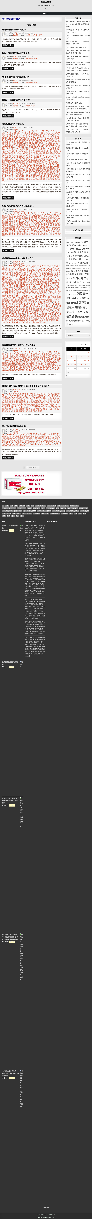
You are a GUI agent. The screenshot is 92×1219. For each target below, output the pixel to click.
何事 (27, 271)
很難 (40, 287)
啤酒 (59, 141)
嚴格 (17, 279)
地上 (53, 143)
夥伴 (44, 397)
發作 (44, 166)
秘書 (4, 307)
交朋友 (22, 269)
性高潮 (59, 358)
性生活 (8, 152)
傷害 (13, 137)
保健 (37, 271)
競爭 (10, 307)
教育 (55, 292)
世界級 (24, 394)
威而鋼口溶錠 (44, 145)
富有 (27, 284)
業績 (13, 403)
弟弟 (40, 150)
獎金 (47, 405)
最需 (6, 295)
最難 (37, 361)
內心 (20, 137)
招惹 (45, 291)
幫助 (3, 150)
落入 (53, 311)
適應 (30, 318)
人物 (40, 269)
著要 (23, 408)
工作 (44, 148)
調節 (40, 232)
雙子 (23, 321)
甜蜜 (37, 164)
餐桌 (59, 234)
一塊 (18, 131)
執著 (58, 279)
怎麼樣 (43, 151)
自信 (3, 368)
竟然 (58, 167)
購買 (3, 233)
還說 (37, 177)
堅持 (6, 280)
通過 (28, 233)
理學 (35, 303)
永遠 (19, 298)
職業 (48, 170)
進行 (45, 175)
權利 (32, 296)
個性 (59, 271)
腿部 (3, 232)
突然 (54, 167)
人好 (3, 136)
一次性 (46, 131)
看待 (14, 366)
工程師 (41, 285)
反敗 (53, 354)
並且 (57, 352)
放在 (13, 223)
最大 (17, 156)
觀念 (10, 172)
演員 (44, 302)
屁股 (20, 285)
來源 (59, 353)
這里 (42, 317)
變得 (47, 232)
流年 (29, 300)
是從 (40, 294)
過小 (35, 233)
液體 (20, 302)
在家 (35, 217)
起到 (13, 174)
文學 (58, 292)
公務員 (41, 137)
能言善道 (8, 311)
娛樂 (20, 283)
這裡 (27, 175)
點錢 (3, 181)
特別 (20, 164)
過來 (59, 175)
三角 (37, 213)
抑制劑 (52, 154)
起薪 (6, 409)
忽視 (47, 358)
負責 (59, 314)
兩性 (49, 272)
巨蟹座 (50, 285)
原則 (3, 397)
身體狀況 (43, 174)
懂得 (43, 290)
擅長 (26, 292)
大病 (51, 280)
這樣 (20, 175)
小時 (27, 148)
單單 (13, 279)
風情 (27, 322)
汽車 (25, 298)
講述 (47, 172)
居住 (40, 148)
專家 (13, 148)
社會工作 (51, 306)
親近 (55, 312)
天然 (3, 218)
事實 (25, 353)
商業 (54, 277)
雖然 (51, 178)
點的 (3, 236)
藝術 (23, 232)
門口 (13, 178)
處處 (14, 312)
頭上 (20, 322)
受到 (54, 140)
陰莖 (34, 178)
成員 (6, 291)
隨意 (27, 234)
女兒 (51, 144)
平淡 (10, 150)
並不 (27, 135)
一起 (10, 132)
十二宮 (15, 276)
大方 (44, 280)
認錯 (40, 172)
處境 (20, 171)
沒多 (30, 159)
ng (19, 265)
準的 (33, 163)
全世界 (14, 396)
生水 (44, 164)
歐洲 (32, 403)
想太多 (26, 152)
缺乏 (59, 308)
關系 (27, 178)
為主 (21, 229)
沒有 (43, 159)
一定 (28, 131)
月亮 (20, 295)
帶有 (6, 287)
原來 (47, 354)
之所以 (18, 353)
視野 (52, 312)
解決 (13, 172)
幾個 (26, 358)
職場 (53, 366)
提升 (58, 222)
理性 (34, 164)
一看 (40, 393)
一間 (31, 213)
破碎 (40, 167)
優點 (40, 215)
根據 (17, 158)
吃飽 (17, 141)
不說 (58, 133)
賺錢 (31, 315)
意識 (19, 290)
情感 (19, 152)
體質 (49, 179)
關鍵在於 (8, 371)
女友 (54, 144)
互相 (54, 135)
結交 (20, 308)
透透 (13, 409)
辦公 (3, 317)
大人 (55, 217)
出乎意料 (4, 139)
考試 (41, 170)
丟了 (20, 135)
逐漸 (28, 317)
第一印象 (15, 307)
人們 (32, 353)
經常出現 (45, 168)
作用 (10, 215)
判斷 (55, 273)
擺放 (6, 223)
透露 (25, 317)
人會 (33, 269)
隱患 (47, 178)
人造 (3, 215)
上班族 (46, 352)
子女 (27, 283)
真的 (23, 167)
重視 (8, 319)
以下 (20, 136)
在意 (50, 143)
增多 (45, 217)
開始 (20, 178)
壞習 (40, 356)
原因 (37, 140)
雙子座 (28, 321)
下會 (6, 267)
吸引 (38, 141)
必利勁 (15, 80)
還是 (23, 177)
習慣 (13, 310)
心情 (16, 151)
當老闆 (11, 407)
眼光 (40, 306)
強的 (57, 221)
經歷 (50, 168)
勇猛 (58, 215)
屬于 (30, 285)
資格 (57, 172)
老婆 (33, 170)
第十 (34, 307)
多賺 (20, 144)
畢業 (17, 166)
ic (13, 265)
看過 (17, 167)
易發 (47, 155)
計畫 (16, 314)
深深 (30, 163)
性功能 (30, 222)
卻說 (34, 140)
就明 (44, 399)
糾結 (6, 308)
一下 (10, 131)
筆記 (47, 307)
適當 (45, 233)
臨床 (16, 311)
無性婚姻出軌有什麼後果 (13, 124)
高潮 (29, 371)
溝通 (37, 163)
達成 (23, 318)
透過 (21, 317)
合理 (18, 217)
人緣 (50, 269)
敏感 (51, 292)
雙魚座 (33, 321)
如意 (10, 145)
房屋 (44, 222)
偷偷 (6, 137)
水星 (7, 298)
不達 (38, 214)
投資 (38, 291)
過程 (17, 318)
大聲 (34, 144)
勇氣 (13, 140)
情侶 (47, 288)
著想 (17, 368)
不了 (49, 132)
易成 (23, 294)
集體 (17, 321)
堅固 (42, 217)
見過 (3, 172)
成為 (10, 154)
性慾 (59, 151)
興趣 (10, 171)
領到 (27, 411)
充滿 (38, 272)
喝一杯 (11, 143)
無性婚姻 (48, 163)
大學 (27, 144)
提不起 (14, 292)
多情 (49, 356)
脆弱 (12, 311)
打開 (40, 154)
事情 (3, 269)
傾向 (28, 272)
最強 (6, 225)
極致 (13, 296)
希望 (54, 148)
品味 (47, 277)
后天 (20, 277)
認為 (33, 172)
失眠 (44, 144)
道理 (38, 233)
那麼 (47, 177)
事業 (51, 135)
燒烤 (10, 164)
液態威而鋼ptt (6, 302)
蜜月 (27, 171)
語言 (38, 314)
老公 (20, 170)
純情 (20, 168)
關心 (23, 178)
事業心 (11, 269)
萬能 (20, 408)
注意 (47, 159)
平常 (6, 150)
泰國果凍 (51, 159)
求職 (38, 403)
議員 (49, 314)
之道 (45, 214)
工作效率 (18, 358)
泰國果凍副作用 (6, 160)
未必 (13, 158)
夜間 (34, 280)
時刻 (47, 294)
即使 (36, 276)
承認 (10, 401)
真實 (33, 306)
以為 (27, 136)
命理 (40, 277)
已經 (51, 148)
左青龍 (24, 221)
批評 (45, 360)
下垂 (46, 213)
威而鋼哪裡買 (6, 147)
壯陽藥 (32, 435)
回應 (20, 356)
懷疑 (6, 154)
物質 (6, 303)
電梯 (10, 179)
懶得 (53, 290)
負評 (54, 368)
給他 (34, 168)
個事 (52, 271)
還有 (30, 177)
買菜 (53, 172)
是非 (47, 223)
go (11, 265)
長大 (6, 178)
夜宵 (23, 144)
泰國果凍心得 (46, 162)
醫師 (47, 318)
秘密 (59, 306)
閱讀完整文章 (7, 45)
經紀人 (41, 308)
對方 (20, 148)
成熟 (13, 154)
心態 (6, 288)
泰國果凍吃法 (16, 160)
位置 (6, 215)
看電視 (29, 306)
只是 (10, 397)
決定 (20, 159)
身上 (25, 174)
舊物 (40, 311)
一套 (25, 131)
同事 (13, 277)
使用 (17, 215)
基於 (3, 280)
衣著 (34, 171)
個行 (3, 272)
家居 (17, 219)
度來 (43, 221)
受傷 (50, 276)
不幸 (25, 133)
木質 (32, 225)
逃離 (18, 317)
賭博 (28, 315)
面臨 (3, 322)
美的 (6, 310)
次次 (45, 158)
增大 (10, 144)
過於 (13, 318)
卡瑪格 (15, 33)
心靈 (13, 288)
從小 (58, 287)
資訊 (24, 315)
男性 (3, 304)
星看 (34, 294)
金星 (14, 319)
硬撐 (32, 230)
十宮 (19, 276)
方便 (30, 223)
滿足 (40, 163)
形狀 (10, 222)
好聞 (6, 145)
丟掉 (23, 135)
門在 (40, 319)
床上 (37, 150)
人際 (57, 269)
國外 (40, 279)
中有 (37, 268)
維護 (6, 170)
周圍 (49, 141)
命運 (44, 277)
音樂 (6, 322)
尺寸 (6, 221)
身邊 (35, 174)
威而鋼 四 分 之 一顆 (33, 145)
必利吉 (26, 222)
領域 (13, 322)
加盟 (44, 396)
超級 (10, 233)
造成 (49, 317)
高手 (34, 411)
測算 (14, 229)
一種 (3, 132)
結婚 (27, 168)
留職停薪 (12, 166)
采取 (51, 318)
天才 (59, 280)
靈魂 (50, 321)
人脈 (38, 353)
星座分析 (15, 264)
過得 (6, 177)
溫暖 (17, 229)
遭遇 (10, 177)
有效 (37, 156)
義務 (10, 310)
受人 (47, 276)
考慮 (30, 310)
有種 (25, 225)
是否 (23, 361)
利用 (3, 275)
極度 (10, 296)
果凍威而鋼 (46, 2)
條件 (58, 295)
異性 (10, 304)
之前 (10, 353)
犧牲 (10, 303)
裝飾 (38, 312)
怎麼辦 (47, 151)
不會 (38, 133)
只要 (57, 276)
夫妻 (40, 144)
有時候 (45, 156)
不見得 (13, 268)
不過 (3, 135)
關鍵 (3, 371)
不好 (10, 133)
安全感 (58, 218)
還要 (34, 177)
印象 (29, 276)
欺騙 (42, 296)
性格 (4, 152)
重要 (3, 178)
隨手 (17, 411)
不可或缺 (28, 267)
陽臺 (40, 178)
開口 (17, 178)
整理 (20, 223)
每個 (3, 362)
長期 (10, 178)
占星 (26, 276)
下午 (38, 132)
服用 (59, 156)
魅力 (40, 322)
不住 (52, 132)
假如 (6, 272)
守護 (41, 283)
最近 (40, 401)
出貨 (28, 396)
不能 (55, 133)
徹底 (12, 151)
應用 (47, 290)
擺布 (33, 292)
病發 (37, 166)
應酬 (50, 290)
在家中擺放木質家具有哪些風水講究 (18, 206)
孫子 (42, 147)
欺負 (39, 296)
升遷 (23, 276)
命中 (34, 277)
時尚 (30, 35)
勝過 (51, 275)
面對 (20, 179)
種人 (21, 407)
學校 (34, 283)
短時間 (29, 366)
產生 (55, 303)
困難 (34, 279)
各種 (10, 277)
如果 (10, 218)
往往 (27, 287)
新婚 (34, 155)
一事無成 (30, 265)
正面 (46, 296)
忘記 (17, 288)
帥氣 (58, 148)
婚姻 (19, 147)
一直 (56, 131)
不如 (18, 133)
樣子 (42, 158)
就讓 (37, 148)
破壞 (25, 230)
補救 (27, 232)
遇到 (55, 317)
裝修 (47, 171)
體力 (30, 322)
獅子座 (18, 303)
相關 (10, 306)
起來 (10, 174)
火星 (47, 302)
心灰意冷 (21, 151)
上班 (28, 132)
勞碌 (58, 275)
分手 (27, 139)
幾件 (40, 221)
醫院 (58, 177)
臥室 (6, 232)
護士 (53, 314)
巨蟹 (45, 285)
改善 (3, 361)
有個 (27, 156)
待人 (30, 287)
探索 (3, 292)
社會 (47, 306)
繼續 (10, 170)
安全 (54, 218)
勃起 (6, 140)
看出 (13, 306)
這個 (10, 175)
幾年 (34, 150)
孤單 (35, 147)
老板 (27, 310)
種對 (32, 366)
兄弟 (35, 272)
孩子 (38, 147)
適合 (42, 233)
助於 (14, 435)
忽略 (23, 288)
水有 (10, 298)
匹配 (3, 217)
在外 (47, 143)
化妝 (30, 140)
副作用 (4, 435)
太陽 (24, 281)
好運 (31, 281)
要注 (45, 312)
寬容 (34, 284)
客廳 (10, 219)
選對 (49, 233)
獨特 (21, 303)
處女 (6, 312)
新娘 (30, 155)
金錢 (23, 319)
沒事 (27, 159)
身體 (38, 174)
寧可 (59, 357)
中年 (30, 135)
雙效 (54, 178)
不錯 (6, 135)
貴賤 (17, 315)
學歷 (45, 147)
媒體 (24, 283)
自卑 (55, 170)
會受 (10, 225)
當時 (27, 166)
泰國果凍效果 (6, 163)
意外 (10, 290)
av (10, 352)
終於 (23, 168)
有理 (40, 361)
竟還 (36, 366)
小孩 (47, 219)
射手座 (38, 284)
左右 (20, 221)
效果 (23, 155)
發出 (23, 304)
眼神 (30, 167)
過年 (51, 409)
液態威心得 (49, 227)
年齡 (27, 150)
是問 (34, 401)
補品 (44, 171)
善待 (3, 143)
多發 (39, 435)
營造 (34, 229)
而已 (44, 170)
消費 (44, 300)
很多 (13, 222)
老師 (23, 310)
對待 (17, 148)
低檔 (27, 58)
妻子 (13, 145)
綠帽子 (58, 168)
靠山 (47, 234)
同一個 (24, 141)
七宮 (51, 265)
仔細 (45, 353)
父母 (13, 164)
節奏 (3, 168)
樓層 (35, 158)
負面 (3, 369)
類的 (37, 179)
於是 (27, 401)
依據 (34, 271)
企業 (30, 136)
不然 (30, 433)
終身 (17, 308)
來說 (47, 136)
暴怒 (6, 156)
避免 (59, 233)
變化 (50, 172)
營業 (44, 405)
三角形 (42, 213)
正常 (55, 158)
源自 (27, 365)
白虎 (13, 230)
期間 (6, 158)
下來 (35, 132)
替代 (13, 156)
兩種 (18, 396)
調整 (47, 368)
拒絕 (42, 291)
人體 (17, 136)
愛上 (37, 152)
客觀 (57, 283)
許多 (26, 172)
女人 (47, 144)
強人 (10, 400)
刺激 (48, 139)
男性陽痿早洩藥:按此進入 (11, 19)
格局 (58, 401)
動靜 (27, 140)
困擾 (23, 356)
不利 (52, 213)
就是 (30, 148)
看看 (13, 167)
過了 (55, 175)
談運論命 (15, 211)
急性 (27, 288)
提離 (17, 155)
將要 (45, 284)
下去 (42, 132)
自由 (17, 232)
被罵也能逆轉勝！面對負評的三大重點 (18, 345)
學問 (31, 283)
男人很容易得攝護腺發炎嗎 (14, 426)
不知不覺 (47, 133)
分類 (51, 273)
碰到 (44, 167)
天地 (37, 144)
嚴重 (25, 217)
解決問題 (18, 172)
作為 (40, 136)
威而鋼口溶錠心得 (54, 145)
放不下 (41, 292)
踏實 (10, 409)
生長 (51, 229)
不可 (59, 132)
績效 (55, 407)
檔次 (28, 403)
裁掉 (40, 171)
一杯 (35, 131)
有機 (51, 401)
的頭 (45, 304)
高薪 (55, 179)
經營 (45, 407)
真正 (20, 167)
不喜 (36, 267)
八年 (34, 137)
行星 (25, 312)
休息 (34, 136)
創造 (20, 275)
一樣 (39, 131)
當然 (17, 304)
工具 (37, 285)
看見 (17, 366)
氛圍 (59, 296)
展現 (10, 358)
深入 (23, 302)
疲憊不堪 (32, 166)
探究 (59, 291)
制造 (13, 275)
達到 (20, 318)
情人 (15, 152)
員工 (51, 277)
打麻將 (24, 291)
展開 (23, 285)
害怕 (52, 147)
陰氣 (23, 234)
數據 (20, 361)
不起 (23, 268)
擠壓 (3, 223)
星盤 (30, 294)
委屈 (17, 145)
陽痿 (37, 178)
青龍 (44, 234)
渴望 (30, 302)
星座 (27, 294)
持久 (6, 155)
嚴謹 (20, 279)
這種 (23, 175)
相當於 (21, 230)
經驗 (45, 308)
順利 (23, 179)
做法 (54, 136)
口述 (3, 141)
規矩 (49, 312)
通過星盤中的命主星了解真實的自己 (18, 258)
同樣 (35, 141)
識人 (58, 408)
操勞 (29, 292)
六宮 (6, 273)
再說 (59, 137)
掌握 (51, 360)
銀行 (26, 319)
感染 (21, 360)
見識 (37, 408)
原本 (40, 140)
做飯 (58, 136)
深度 (10, 229)
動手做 (41, 275)
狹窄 (38, 229)
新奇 (3, 294)
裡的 (54, 171)
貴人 (14, 315)
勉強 (17, 140)
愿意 (33, 290)
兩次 (30, 137)
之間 (40, 135)
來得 (20, 215)
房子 (27, 154)
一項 (31, 352)
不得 (28, 133)
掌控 (52, 291)
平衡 (13, 150)
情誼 (3, 290)
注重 (39, 298)
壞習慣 (45, 356)
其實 (52, 137)
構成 (47, 361)
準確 (37, 302)
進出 (44, 409)
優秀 (3, 396)
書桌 (58, 223)
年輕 (30, 106)
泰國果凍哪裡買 (25, 160)
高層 (37, 322)
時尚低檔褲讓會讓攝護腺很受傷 (16, 53)
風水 (51, 234)
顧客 (26, 371)
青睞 (40, 234)
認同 (40, 368)
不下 (10, 267)
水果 (13, 159)
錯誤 (33, 319)
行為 (30, 171)
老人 (55, 230)
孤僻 (31, 147)
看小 (10, 167)
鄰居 (51, 177)
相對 (17, 230)
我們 (17, 154)
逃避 (58, 174)
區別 (3, 276)
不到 (56, 213)
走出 (3, 174)
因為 (40, 143)
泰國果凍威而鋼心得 (22, 162)
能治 (59, 230)
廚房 (50, 221)
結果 (30, 168)
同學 (28, 141)
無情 (54, 302)
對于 (37, 219)
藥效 (3, 312)
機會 (29, 296)
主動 (34, 135)
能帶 (58, 310)
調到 (43, 172)
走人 (34, 315)
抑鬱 (55, 154)
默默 (59, 179)
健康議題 (15, 35)
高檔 (37, 411)
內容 (6, 396)
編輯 (49, 230)
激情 (44, 163)
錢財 (29, 319)
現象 (32, 303)
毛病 (10, 159)
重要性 (4, 319)
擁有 (23, 292)
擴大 (23, 401)
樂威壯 (31, 158)
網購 (49, 407)
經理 (34, 308)
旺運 (40, 223)
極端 (23, 158)
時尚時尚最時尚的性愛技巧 (14, 29)
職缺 (3, 408)
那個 (40, 177)
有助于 (21, 225)
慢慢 (54, 152)
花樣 (47, 311)
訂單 (47, 408)
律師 (51, 150)
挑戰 (48, 360)
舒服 (20, 232)
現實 (28, 303)
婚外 (15, 147)
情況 (22, 152)
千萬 (51, 396)
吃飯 (13, 141)
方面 (37, 223)
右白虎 (11, 217)
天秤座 (15, 281)
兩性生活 (53, 272)
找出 (44, 154)
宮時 (6, 284)
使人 (13, 215)
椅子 (38, 225)
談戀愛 (42, 314)
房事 (20, 154)
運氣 (3, 318)
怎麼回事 (37, 151)
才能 (37, 154)
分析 (41, 273)
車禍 (48, 174)
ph (20, 352)
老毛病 (37, 170)
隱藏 (13, 321)
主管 (47, 268)
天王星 (7, 281)
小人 (44, 219)
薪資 (30, 408)
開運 (10, 234)
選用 (55, 233)
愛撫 (44, 152)
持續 (10, 155)
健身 (3, 137)
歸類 (49, 296)
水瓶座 (15, 298)
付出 (6, 271)
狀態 (23, 164)
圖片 (30, 356)
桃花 (54, 295)
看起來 (24, 306)
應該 (58, 152)
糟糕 (17, 168)
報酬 (10, 280)
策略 (50, 307)
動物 (48, 275)
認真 (36, 172)
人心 (29, 269)
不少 (21, 133)
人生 (43, 269)
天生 (11, 281)
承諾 (47, 154)
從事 (51, 287)
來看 (44, 136)
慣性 (28, 360)
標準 (38, 158)
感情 (47, 152)
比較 (6, 159)
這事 (3, 175)
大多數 (43, 435)
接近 (10, 292)
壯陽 (20, 280)
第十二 (43, 307)
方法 (13, 294)
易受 (44, 223)
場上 (37, 356)
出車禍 (17, 139)
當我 (24, 166)
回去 (33, 143)
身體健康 (53, 315)
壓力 (49, 217)
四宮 (23, 279)
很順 (47, 150)
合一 (20, 141)
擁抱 (20, 155)
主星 (44, 268)
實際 (30, 284)
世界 (13, 135)
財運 (54, 232)
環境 (42, 303)
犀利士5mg (16, 430)
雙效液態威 (16, 104)
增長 (13, 280)
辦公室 (7, 317)
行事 (18, 312)
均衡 (38, 217)
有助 (34, 156)
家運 (23, 219)
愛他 (40, 152)
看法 (17, 306)
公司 (45, 137)
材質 (35, 225)
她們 (58, 144)
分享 (34, 273)
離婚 (6, 179)
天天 (47, 397)
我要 (3, 401)
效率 (13, 361)
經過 (53, 168)
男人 (51, 164)
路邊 (21, 174)
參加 (47, 140)
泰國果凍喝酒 (35, 160)
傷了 (10, 137)
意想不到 (15, 290)
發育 (10, 230)
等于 (38, 230)
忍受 (32, 151)
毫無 (56, 296)
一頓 (21, 132)
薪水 (27, 408)
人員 (58, 135)
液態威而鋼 (17, 163)
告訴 (45, 141)
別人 (41, 139)
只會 (13, 397)
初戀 (38, 139)
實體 (37, 399)
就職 (17, 285)
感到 (17, 360)
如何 (3, 357)
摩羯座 (19, 292)
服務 (34, 295)
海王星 (40, 300)
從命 (54, 287)
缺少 (52, 230)
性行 (12, 152)
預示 (10, 322)
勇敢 (10, 140)
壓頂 (52, 217)
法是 (6, 226)
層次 (27, 285)
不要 (28, 214)
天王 (3, 281)
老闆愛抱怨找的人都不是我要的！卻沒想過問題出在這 (25, 386)
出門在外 (26, 273)
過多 (34, 369)
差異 (47, 148)
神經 (35, 230)
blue (12, 393)
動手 (23, 140)
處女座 (11, 312)
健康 (37, 215)
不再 (13, 267)
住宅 (37, 136)
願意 (34, 179)
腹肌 (51, 170)
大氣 (47, 280)
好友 (3, 145)
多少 (17, 144)
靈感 (47, 321)
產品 (55, 229)
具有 (55, 137)
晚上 (3, 156)
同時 (17, 277)
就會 (34, 148)
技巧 (27, 35)
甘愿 (45, 303)
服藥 (3, 158)
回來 (29, 143)
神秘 (56, 306)
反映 (43, 276)
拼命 (3, 155)
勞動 (55, 275)
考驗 (34, 310)
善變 (6, 279)
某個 (51, 295)
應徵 (55, 400)
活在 (12, 163)
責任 (10, 315)
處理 (20, 368)
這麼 (38, 175)
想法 (34, 152)
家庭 (55, 147)
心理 (17, 222)
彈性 (23, 287)
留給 (8, 166)
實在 (10, 148)
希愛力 (15, 56)
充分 (17, 137)
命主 (37, 277)
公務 (37, 137)
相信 (6, 167)
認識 (34, 314)
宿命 (23, 284)
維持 (3, 170)
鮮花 (44, 322)
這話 (30, 175)
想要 (10, 360)
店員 (3, 400)
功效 (51, 139)
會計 (47, 401)
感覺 (51, 152)
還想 (20, 177)
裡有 (51, 171)
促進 (6, 354)
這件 (6, 175)
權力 (36, 296)
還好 (17, 177)
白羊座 (38, 304)
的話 (54, 166)
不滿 (50, 267)
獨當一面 (52, 405)
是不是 (52, 155)
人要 (10, 136)
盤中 (49, 304)
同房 (32, 141)
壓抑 (17, 280)
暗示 (3, 295)
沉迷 (23, 159)
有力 (30, 156)
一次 (42, 131)
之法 (41, 214)
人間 (53, 269)
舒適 (13, 171)
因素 (30, 279)
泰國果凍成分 (55, 162)
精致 (13, 168)
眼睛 (27, 167)
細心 (13, 308)
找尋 (35, 291)
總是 (52, 308)
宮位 (3, 284)
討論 (30, 368)
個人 (51, 136)
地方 (57, 143)
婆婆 (12, 147)
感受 (26, 290)
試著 (29, 172)
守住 (34, 399)
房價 (23, 154)
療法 (20, 304)
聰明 (44, 310)
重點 (11, 319)
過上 (52, 175)
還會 (27, 177)
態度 (40, 290)
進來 (42, 175)
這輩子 (35, 175)
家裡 (59, 147)
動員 (20, 140)
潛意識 (35, 365)
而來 (37, 310)
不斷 (17, 214)
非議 (53, 321)
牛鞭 (17, 164)
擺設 (10, 223)
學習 (49, 147)
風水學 (55, 234)
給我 (37, 168)
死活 (59, 158)
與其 (6, 171)
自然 (3, 171)
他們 (38, 394)
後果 (58, 150)
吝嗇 (23, 277)
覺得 (6, 172)
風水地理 (22, 211)
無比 (53, 163)
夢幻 (40, 397)
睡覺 (34, 167)
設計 (23, 172)
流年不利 (34, 300)
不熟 (53, 267)
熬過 (6, 164)
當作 (21, 166)
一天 (21, 131)
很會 (37, 287)
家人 (13, 284)
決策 (6, 362)
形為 (6, 222)
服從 (37, 295)
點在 (33, 371)
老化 (23, 170)
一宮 (38, 265)
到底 (6, 275)
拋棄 (59, 154)
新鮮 (37, 155)
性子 (35, 288)
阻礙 (17, 234)
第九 (23, 307)
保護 (40, 271)
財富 (4, 315)
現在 (30, 164)
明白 (30, 401)
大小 (40, 280)
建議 (17, 287)
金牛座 (19, 319)
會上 (44, 401)
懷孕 (3, 154)
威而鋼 (24, 145)
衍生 (35, 312)
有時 (40, 156)
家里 (27, 219)
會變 (13, 225)
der (12, 352)
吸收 (42, 141)
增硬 (13, 144)
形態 (3, 222)
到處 (10, 275)
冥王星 (14, 273)
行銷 (34, 408)
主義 (51, 268)
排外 (55, 291)
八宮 (58, 272)
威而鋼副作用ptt (7, 436)
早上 (44, 155)
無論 (27, 229)
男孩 (58, 164)
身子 (28, 174)
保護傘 (45, 271)
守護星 (45, 283)
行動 (21, 312)
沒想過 (39, 159)
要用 (30, 232)
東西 (47, 295)
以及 (17, 271)
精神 (10, 168)
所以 (30, 154)
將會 (42, 284)
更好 (10, 156)
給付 (32, 407)
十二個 (11, 276)
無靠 (31, 229)
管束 (53, 307)
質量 (58, 232)
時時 (54, 294)
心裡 (25, 151)
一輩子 (14, 132)
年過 (23, 150)
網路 (52, 407)
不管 (51, 133)
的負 (4, 366)
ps (24, 265)
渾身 (34, 302)
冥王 (10, 273)
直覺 (59, 304)
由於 (59, 303)
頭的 (30, 179)
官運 (3, 219)
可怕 (17, 435)
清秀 (27, 302)
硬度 (28, 230)
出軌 (21, 139)
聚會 (40, 310)
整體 (23, 223)
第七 (20, 307)
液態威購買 (25, 163)
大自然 (55, 280)
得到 (47, 287)
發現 (47, 166)
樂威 (27, 158)
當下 (13, 304)
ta (22, 352)
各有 (14, 217)
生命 (40, 164)
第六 (30, 307)
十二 (6, 276)
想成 (44, 400)
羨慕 (17, 170)
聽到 (51, 310)
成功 (3, 291)
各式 (6, 277)
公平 (49, 137)
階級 (3, 321)
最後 (20, 156)
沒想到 (35, 159)
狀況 (27, 164)
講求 (51, 368)
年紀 (17, 150)
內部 (10, 396)
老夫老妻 (28, 170)
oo (22, 265)
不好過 (14, 133)
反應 (51, 140)
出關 (31, 273)
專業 (41, 399)
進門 (49, 175)
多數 (30, 280)
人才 (35, 394)
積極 (7, 307)
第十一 (38, 307)
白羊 (34, 304)
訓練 (19, 314)
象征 (51, 232)
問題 (55, 141)
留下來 (4, 166)
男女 (54, 164)
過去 (3, 177)
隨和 (6, 321)
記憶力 (27, 314)
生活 (47, 164)
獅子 (13, 303)
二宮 (14, 269)
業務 (20, 158)
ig (9, 213)
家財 (3, 148)
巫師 (53, 285)
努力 (3, 140)
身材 (32, 174)
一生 (41, 265)
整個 (27, 155)
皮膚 (57, 166)
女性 (55, 356)
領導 (17, 322)
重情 (54, 318)
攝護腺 (31, 58)
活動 (43, 227)
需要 (13, 179)
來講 (27, 215)
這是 (17, 175)
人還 (13, 136)
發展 (27, 304)
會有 (23, 156)
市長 (57, 285)
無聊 (3, 164)
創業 (17, 275)
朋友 (55, 156)
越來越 (18, 174)
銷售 (13, 411)
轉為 (10, 369)
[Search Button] (46, 9)
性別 (51, 151)
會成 (13, 295)
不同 (3, 133)
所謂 (17, 291)
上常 (38, 352)
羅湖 (13, 170)
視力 (34, 232)
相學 (6, 306)
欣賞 (49, 158)
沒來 (29, 298)
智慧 (58, 294)
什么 (3, 271)
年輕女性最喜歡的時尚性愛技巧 (16, 100)
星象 (37, 294)
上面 (32, 132)
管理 (57, 307)
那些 (44, 318)
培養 (34, 356)
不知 (42, 133)
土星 (44, 279)
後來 (54, 150)
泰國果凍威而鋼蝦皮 (35, 162)
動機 (44, 275)
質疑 (6, 369)
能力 (54, 310)
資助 (21, 315)
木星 (44, 295)
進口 (47, 409)
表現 (37, 171)
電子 (23, 411)
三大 (35, 352)
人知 (47, 269)
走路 (6, 174)
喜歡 (27, 106)
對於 (55, 284)
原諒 (44, 140)
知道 (37, 167)
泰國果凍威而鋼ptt (45, 160)
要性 (58, 171)
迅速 (55, 174)
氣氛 (55, 225)
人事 (26, 269)
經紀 (37, 308)
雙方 (58, 178)
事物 (28, 353)
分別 (38, 273)
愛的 (23, 290)
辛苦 (58, 315)
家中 (13, 219)
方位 (27, 223)
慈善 (36, 290)
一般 (6, 132)
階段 (57, 319)
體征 (34, 322)
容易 (6, 148)
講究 (44, 232)
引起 (53, 221)
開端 (43, 319)
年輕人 (36, 221)
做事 (13, 272)
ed (20, 393)
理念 (38, 303)
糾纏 (10, 308)
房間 (48, 222)
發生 (51, 166)
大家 (30, 144)
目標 (52, 304)
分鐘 (34, 139)
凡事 (18, 273)
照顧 (58, 302)
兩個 (27, 137)
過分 (6, 318)
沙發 (3, 226)
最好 (3, 225)
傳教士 (21, 272)
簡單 (6, 168)
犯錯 (42, 365)
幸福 (30, 150)
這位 (17, 409)
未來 (10, 158)
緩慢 (49, 308)
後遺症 (4, 151)
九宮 (54, 268)
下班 (45, 132)
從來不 (9, 151)
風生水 (45, 179)
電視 (40, 321)
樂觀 (25, 296)
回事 (26, 143)
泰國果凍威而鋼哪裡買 (8, 162)
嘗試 (17, 356)
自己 (58, 170)
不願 (10, 135)
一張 (32, 131)
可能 (10, 141)
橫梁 (45, 225)
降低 (20, 234)
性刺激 (56, 151)
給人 (27, 308)
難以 (36, 321)
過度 (10, 318)
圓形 (32, 217)
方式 (40, 155)
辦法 (51, 174)
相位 (3, 306)
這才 (13, 175)
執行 (3, 144)
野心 (6, 411)
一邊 (18, 132)
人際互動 (15, 350)
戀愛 (57, 290)
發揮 (6, 230)
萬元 (17, 408)
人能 (6, 136)
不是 (35, 133)
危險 (33, 276)
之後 (37, 135)
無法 (57, 163)
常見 (23, 358)
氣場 (52, 225)
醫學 (54, 177)
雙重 (3, 179)
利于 (51, 215)
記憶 (23, 314)
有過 (49, 156)
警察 (46, 314)
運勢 (32, 233)
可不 (6, 141)
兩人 (23, 137)
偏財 (10, 272)
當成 (3, 230)
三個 (55, 265)
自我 (23, 311)
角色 (3, 314)
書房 (54, 223)
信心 (49, 271)
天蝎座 (20, 281)
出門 (24, 139)
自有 (26, 311)
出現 (12, 139)
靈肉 (17, 179)
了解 (44, 135)
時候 (55, 155)
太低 (6, 218)
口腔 (58, 140)
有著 (28, 225)
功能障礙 (56, 139)
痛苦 (40, 166)
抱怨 (13, 401)
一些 (17, 213)
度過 (47, 221)
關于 (47, 319)
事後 (47, 135)
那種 (44, 177)
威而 (20, 145)
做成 (34, 215)
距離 (41, 315)
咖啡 (52, 141)
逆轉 (17, 369)
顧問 (40, 179)
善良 (3, 279)
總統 (55, 308)
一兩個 (14, 131)
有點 (52, 156)
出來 (9, 139)
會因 (10, 295)
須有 (27, 179)
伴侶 (20, 271)
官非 (6, 219)
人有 (58, 214)
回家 (36, 143)
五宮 (18, 269)
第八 (27, 307)
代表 (10, 271)
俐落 (10, 354)
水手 (4, 298)
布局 (28, 221)
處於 (23, 171)
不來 (55, 132)
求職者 (43, 403)
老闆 (59, 407)
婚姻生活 (23, 147)
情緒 (57, 288)
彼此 (44, 150)
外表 (23, 280)
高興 (52, 179)
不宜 (10, 214)
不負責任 (19, 268)
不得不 (58, 393)
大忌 (59, 217)
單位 (14, 143)
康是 (13, 287)
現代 (41, 229)
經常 (40, 168)
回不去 (22, 143)
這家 (23, 409)
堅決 (6, 144)
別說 (44, 139)
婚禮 (28, 147)
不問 (6, 133)
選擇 (13, 177)
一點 (25, 132)
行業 (28, 312)
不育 (34, 433)
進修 (52, 317)
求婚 (17, 159)
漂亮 (40, 405)
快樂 (20, 288)
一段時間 (52, 131)
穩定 (47, 167)
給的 (35, 407)
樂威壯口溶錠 (20, 296)
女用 (59, 356)
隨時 (44, 178)
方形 (34, 223)
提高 (55, 360)
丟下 (17, 135)
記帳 (54, 408)
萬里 (50, 311)
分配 (31, 139)
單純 (18, 143)
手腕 (34, 154)
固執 (43, 143)
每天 (3, 159)
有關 (27, 295)
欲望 (52, 158)
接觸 (13, 155)
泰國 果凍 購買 (37, 35)
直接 (3, 167)
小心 (54, 219)
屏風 (13, 221)
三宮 (58, 265)
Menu (47, 13)
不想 (32, 133)
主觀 (6, 353)
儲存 (32, 272)
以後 (23, 136)
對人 (52, 284)
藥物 (17, 171)
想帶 (30, 152)
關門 (30, 178)
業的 (6, 296)
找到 (32, 291)
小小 (23, 148)
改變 (36, 292)
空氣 (51, 167)
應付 (51, 400)
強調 (20, 287)
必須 (29, 151)
